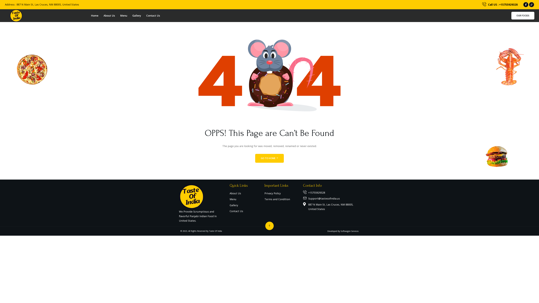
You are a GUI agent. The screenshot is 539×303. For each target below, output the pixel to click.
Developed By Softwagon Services (343, 231)
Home (94, 15)
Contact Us (153, 15)
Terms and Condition (277, 199)
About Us (109, 15)
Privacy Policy (272, 193)
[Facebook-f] (525, 4)
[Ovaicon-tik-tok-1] (531, 4)
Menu (123, 15)
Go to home (268, 158)
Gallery (136, 15)
